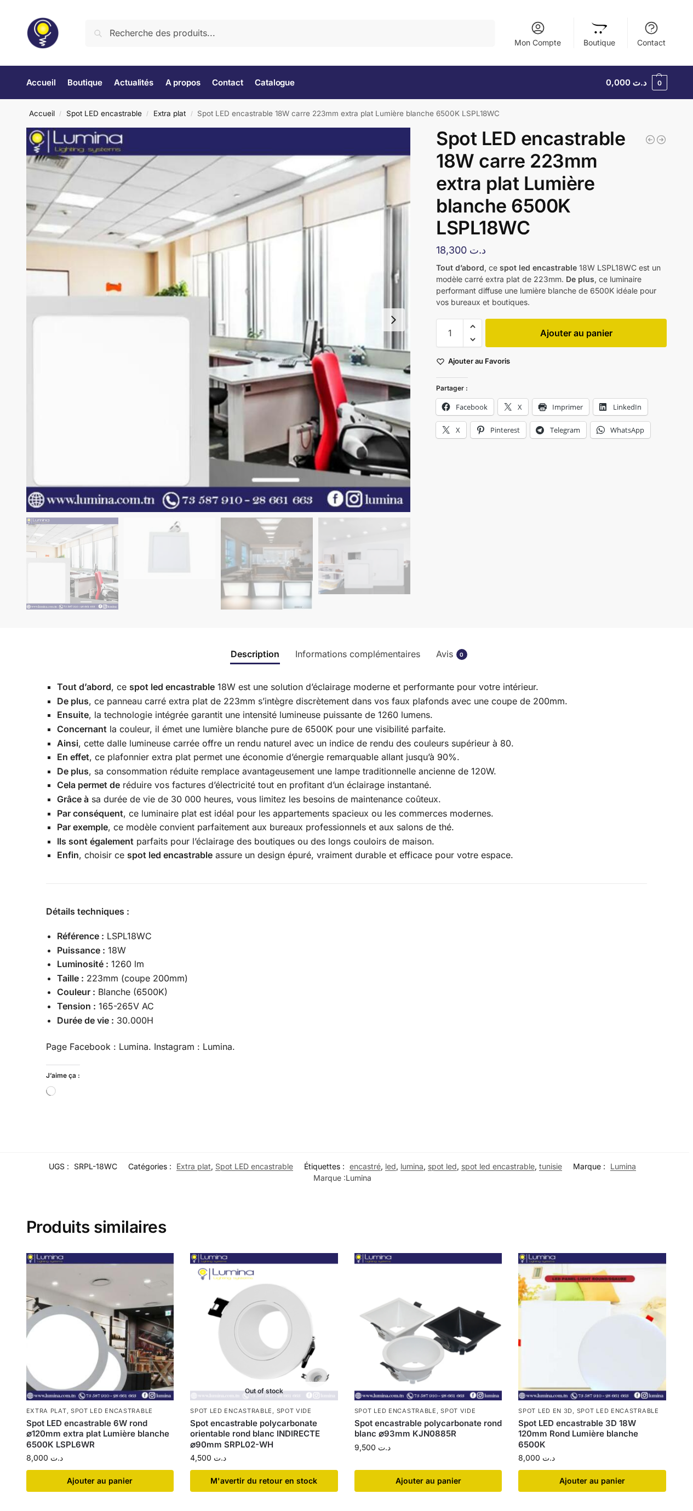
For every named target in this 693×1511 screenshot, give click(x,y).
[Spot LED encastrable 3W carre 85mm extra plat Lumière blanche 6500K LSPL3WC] (650, 139)
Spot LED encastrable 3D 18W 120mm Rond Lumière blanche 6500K (578, 1434)
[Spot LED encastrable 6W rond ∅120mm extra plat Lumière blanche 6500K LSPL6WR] (100, 1327)
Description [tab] (255, 653)
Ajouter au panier (576, 333)
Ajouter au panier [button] (100, 1480)
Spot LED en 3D (545, 1411)
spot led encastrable (498, 1166)
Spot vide (294, 1411)
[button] (636, 82)
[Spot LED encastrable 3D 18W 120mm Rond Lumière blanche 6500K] (592, 1327)
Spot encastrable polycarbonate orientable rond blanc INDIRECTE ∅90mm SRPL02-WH (255, 1434)
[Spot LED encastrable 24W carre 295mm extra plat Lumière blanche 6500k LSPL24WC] (661, 139)
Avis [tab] (450, 653)
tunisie (550, 1166)
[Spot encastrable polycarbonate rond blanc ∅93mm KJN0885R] (428, 1327)
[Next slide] (393, 319)
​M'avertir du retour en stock (263, 1480)
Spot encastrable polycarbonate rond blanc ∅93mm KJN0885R (428, 1428)
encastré (365, 1166)
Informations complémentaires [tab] (357, 653)
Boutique (599, 42)
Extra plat (169, 113)
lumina (411, 1166)
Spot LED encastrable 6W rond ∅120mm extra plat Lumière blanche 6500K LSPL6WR (97, 1434)
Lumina (623, 1166)
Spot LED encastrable (104, 113)
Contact (651, 42)
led (390, 1166)
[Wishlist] (157, 1269)
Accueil (42, 113)
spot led (442, 1166)
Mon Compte (537, 42)
